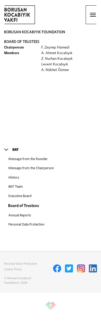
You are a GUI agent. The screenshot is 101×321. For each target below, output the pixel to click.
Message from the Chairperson (31, 168)
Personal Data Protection (26, 224)
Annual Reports (19, 215)
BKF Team (15, 187)
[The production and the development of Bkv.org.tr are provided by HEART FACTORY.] (50, 310)
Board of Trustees (23, 206)
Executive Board (20, 196)
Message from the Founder (28, 159)
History (13, 177)
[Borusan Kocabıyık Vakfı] (19, 23)
